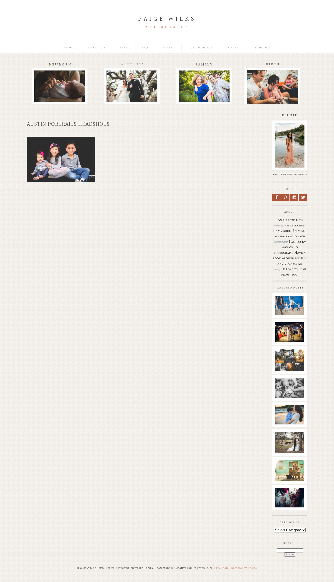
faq (145, 47)
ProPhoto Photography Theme (236, 568)
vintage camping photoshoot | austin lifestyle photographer (289, 476)
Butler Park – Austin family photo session (289, 305)
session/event (281, 242)
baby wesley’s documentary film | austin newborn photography (289, 392)
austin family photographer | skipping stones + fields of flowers (289, 421)
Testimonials (200, 47)
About (69, 47)
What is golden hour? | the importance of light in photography (289, 365)
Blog (124, 47)
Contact (233, 47)
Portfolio (97, 47)
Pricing (168, 47)
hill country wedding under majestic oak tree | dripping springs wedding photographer (289, 454)
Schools (262, 47)
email (276, 269)
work (277, 225)
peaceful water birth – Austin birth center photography (289, 501)
